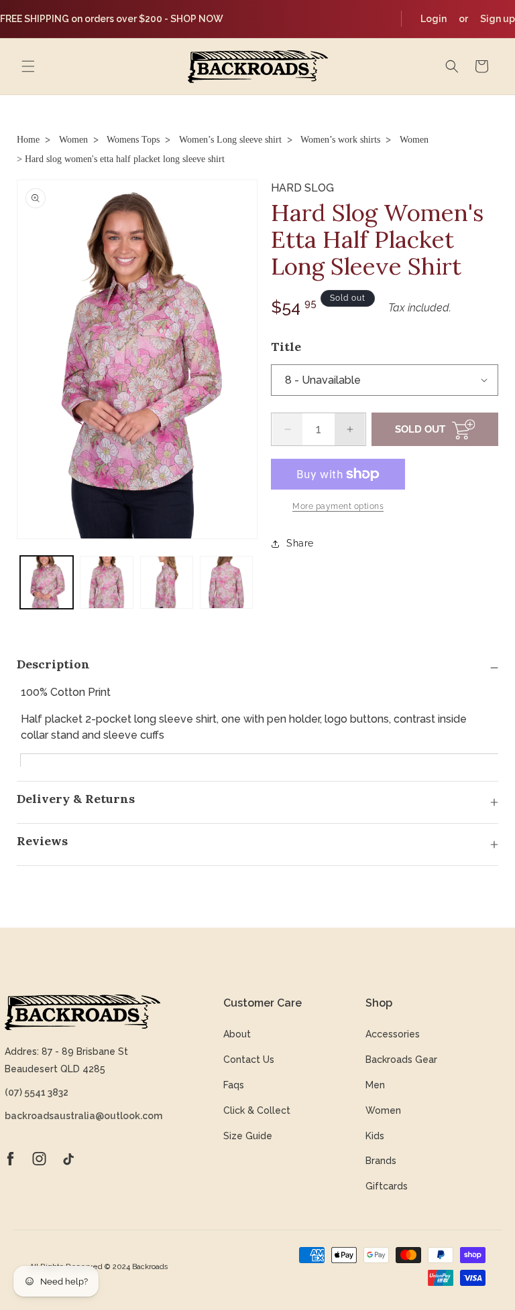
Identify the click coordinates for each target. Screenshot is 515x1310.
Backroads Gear (401, 1059)
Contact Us (248, 1059)
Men (375, 1085)
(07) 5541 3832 (36, 1092)
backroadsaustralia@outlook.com (82, 1115)
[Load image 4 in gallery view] (226, 582)
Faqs (233, 1085)
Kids (374, 1136)
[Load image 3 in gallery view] (166, 582)
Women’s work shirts (340, 140)
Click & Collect (256, 1110)
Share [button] (300, 543)
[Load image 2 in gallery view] (106, 582)
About (237, 1034)
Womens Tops (133, 140)
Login (433, 18)
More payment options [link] (338, 506)
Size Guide (247, 1136)
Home (28, 140)
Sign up (497, 18)
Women (73, 140)
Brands (380, 1160)
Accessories (392, 1034)
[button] (28, 66)
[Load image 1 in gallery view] (46, 582)
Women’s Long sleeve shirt (230, 140)
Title (286, 346)
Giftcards (386, 1186)
